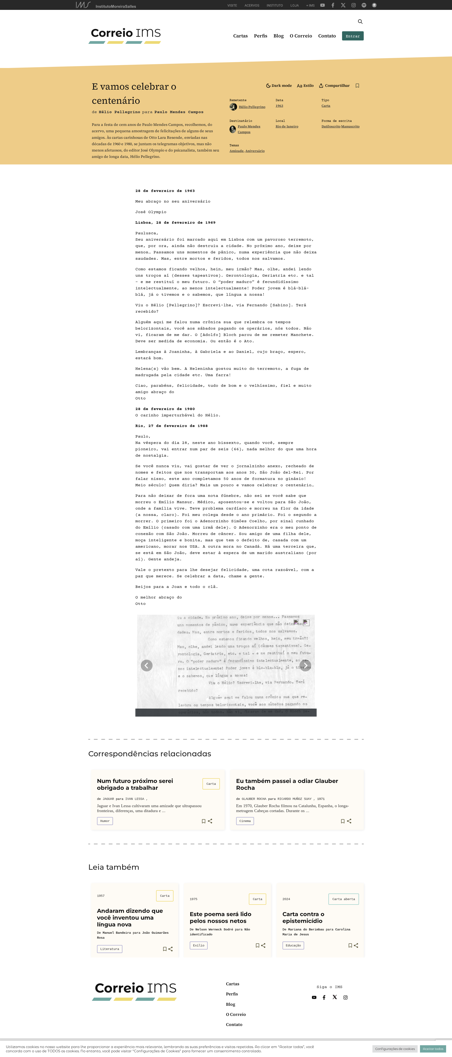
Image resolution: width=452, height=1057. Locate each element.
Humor (105, 821)
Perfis (260, 35)
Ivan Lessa (134, 799)
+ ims (310, 5)
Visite (232, 5)
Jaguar (108, 799)
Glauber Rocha (254, 799)
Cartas (240, 35)
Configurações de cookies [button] (395, 1049)
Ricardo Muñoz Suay (294, 799)
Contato (327, 35)
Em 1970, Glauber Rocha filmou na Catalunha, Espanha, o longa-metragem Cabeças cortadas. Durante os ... (292, 808)
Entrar (353, 36)
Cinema (245, 821)
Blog (279, 35)
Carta (326, 105)
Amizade (237, 150)
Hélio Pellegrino (252, 106)
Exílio (198, 945)
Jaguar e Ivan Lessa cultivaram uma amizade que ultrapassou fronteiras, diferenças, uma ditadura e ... (149, 808)
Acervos (252, 5)
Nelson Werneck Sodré (214, 929)
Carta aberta (343, 899)
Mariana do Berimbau (306, 929)
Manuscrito (350, 126)
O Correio (301, 35)
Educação (293, 945)
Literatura (109, 949)
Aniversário (255, 150)
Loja (295, 5)
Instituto (275, 5)
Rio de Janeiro (287, 126)
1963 (279, 105)
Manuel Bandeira (117, 933)
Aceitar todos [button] (433, 1049)
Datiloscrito (331, 126)
